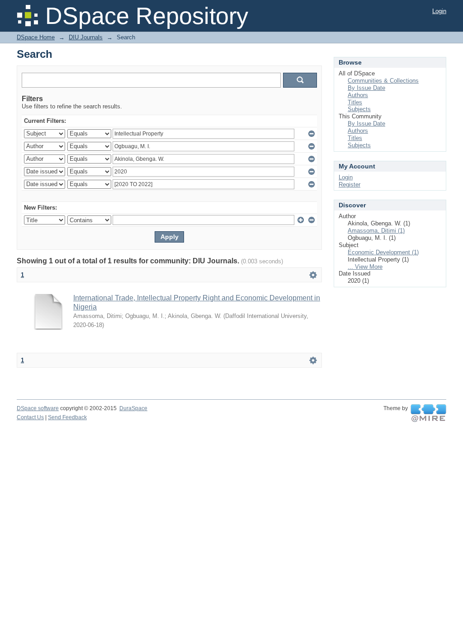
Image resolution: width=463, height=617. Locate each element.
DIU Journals (86, 37)
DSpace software (38, 408)
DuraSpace (133, 408)
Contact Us (30, 417)
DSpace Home (36, 37)
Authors (358, 95)
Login (439, 11)
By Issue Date (366, 87)
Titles (355, 102)
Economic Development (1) (383, 252)
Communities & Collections (383, 80)
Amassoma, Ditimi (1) (376, 230)
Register (349, 184)
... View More (365, 266)
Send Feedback (67, 417)
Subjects (359, 109)
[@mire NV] (428, 413)
